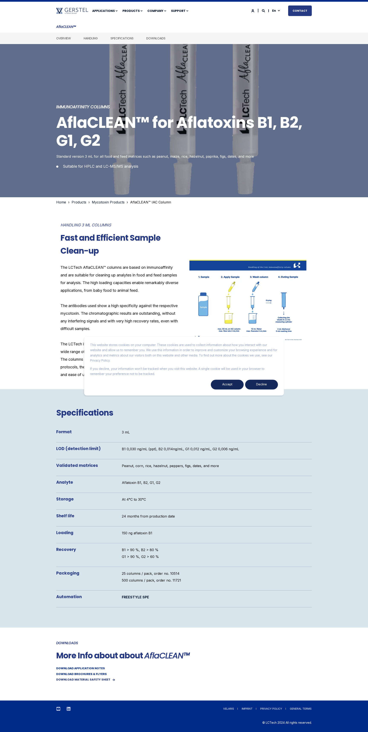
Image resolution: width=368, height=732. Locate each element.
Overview (63, 38)
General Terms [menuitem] (301, 708)
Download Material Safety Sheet (83, 680)
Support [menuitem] (178, 11)
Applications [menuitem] (103, 11)
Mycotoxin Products (108, 202)
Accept (227, 384)
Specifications (122, 38)
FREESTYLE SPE (135, 597)
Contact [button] (300, 11)
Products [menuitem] (131, 11)
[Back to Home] (72, 11)
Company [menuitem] (155, 11)
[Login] (253, 10)
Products (79, 202)
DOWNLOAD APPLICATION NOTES (80, 668)
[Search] (264, 10)
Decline (261, 384)
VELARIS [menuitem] (228, 708)
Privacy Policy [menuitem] (271, 708)
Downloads (155, 38)
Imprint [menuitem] (247, 708)
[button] (359, 723)
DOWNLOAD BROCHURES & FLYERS (81, 674)
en (274, 10)
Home (61, 202)
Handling (91, 38)
